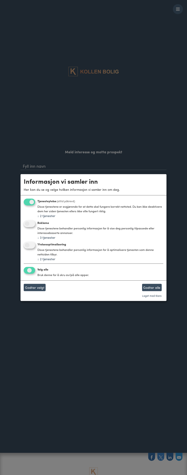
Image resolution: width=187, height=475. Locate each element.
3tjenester (46, 237)
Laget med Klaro (151, 296)
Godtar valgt (34, 287)
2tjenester (46, 215)
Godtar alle (151, 287)
